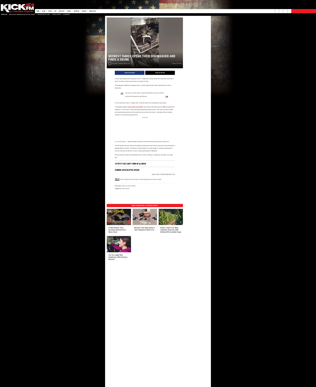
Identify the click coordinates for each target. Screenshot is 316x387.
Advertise (76, 11)
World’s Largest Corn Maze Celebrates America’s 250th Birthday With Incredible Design (170, 230)
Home (37, 11)
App (55, 11)
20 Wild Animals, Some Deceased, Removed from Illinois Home (117, 230)
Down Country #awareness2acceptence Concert (22, 14)
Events (69, 11)
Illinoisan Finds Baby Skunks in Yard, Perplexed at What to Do (144, 229)
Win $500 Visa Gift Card (44, 14)
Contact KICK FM (56, 14)
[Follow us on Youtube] (289, 11)
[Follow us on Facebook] (285, 11)
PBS (164, 107)
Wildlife (134, 186)
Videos (128, 188)
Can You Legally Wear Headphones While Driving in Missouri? (117, 257)
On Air (43, 11)
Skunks (129, 186)
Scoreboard (66, 14)
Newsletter (92, 11)
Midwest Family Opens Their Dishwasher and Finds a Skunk (143, 179)
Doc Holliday (114, 63)
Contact (84, 11)
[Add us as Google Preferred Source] (281, 11)
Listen (50, 11)
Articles (123, 188)
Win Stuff (61, 11)
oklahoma (124, 186)
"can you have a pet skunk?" (135, 107)
